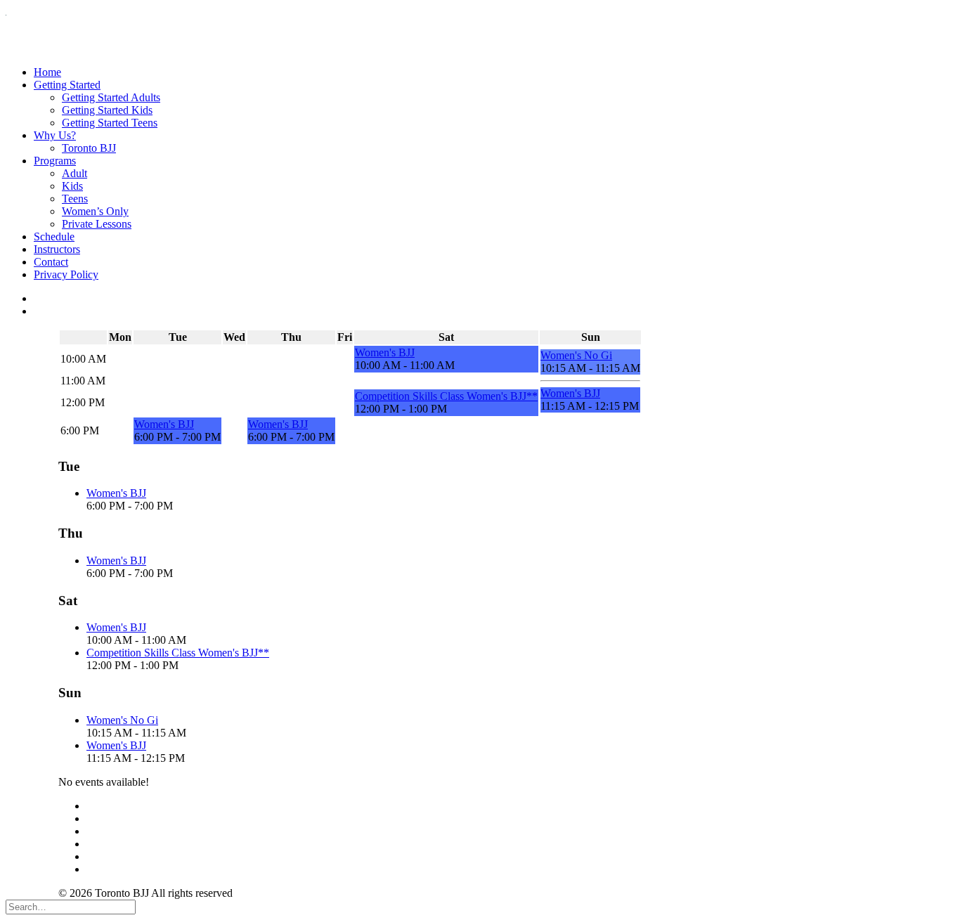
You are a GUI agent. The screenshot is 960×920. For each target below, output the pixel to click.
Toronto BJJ (89, 148)
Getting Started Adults (111, 97)
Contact (51, 262)
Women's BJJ (385, 352)
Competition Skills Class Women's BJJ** (446, 396)
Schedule (54, 236)
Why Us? (55, 135)
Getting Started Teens (109, 123)
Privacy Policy (66, 274)
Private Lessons (96, 224)
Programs (55, 161)
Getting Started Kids (107, 110)
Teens (75, 199)
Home (47, 72)
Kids (72, 186)
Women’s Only (95, 211)
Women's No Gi (576, 355)
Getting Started (67, 85)
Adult (74, 173)
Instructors (57, 249)
